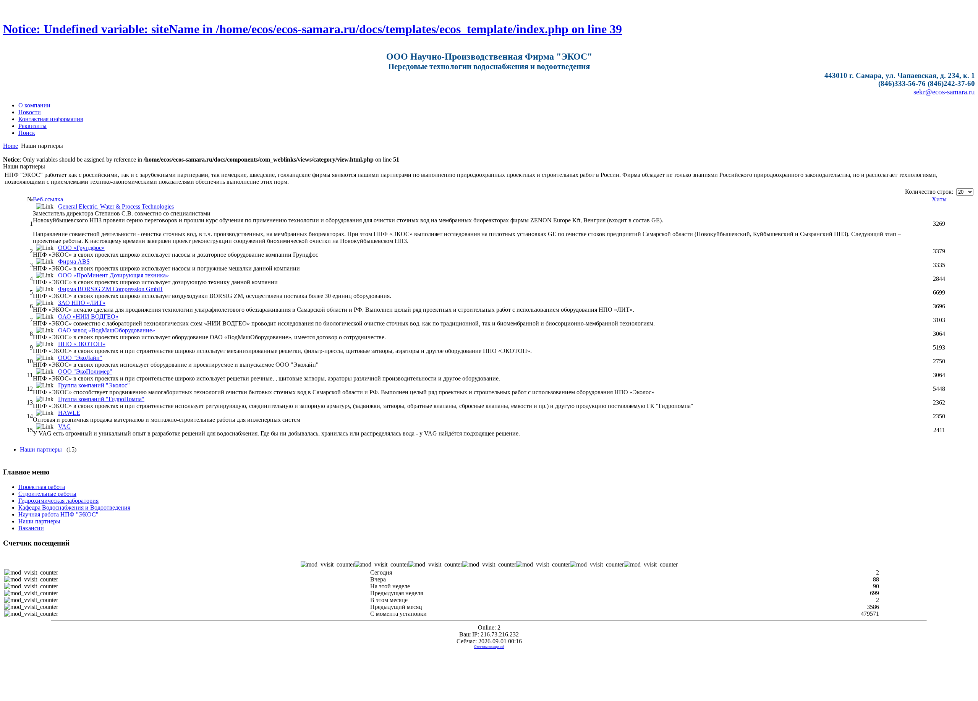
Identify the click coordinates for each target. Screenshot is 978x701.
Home (10, 145)
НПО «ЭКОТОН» (81, 344)
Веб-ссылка (48, 199)
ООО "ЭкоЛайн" (80, 358)
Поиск (26, 133)
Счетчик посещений (489, 647)
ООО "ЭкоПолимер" (85, 371)
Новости (29, 112)
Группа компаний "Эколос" (94, 385)
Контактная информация (50, 119)
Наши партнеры (41, 449)
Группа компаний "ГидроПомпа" (101, 399)
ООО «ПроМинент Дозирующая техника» (113, 275)
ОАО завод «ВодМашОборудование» (106, 330)
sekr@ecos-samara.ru (944, 92)
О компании (34, 105)
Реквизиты (32, 126)
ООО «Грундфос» (81, 247)
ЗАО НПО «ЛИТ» (81, 303)
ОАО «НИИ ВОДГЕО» (88, 316)
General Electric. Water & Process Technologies (116, 206)
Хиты (939, 199)
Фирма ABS (74, 261)
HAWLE (69, 413)
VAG (64, 426)
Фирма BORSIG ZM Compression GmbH (110, 289)
